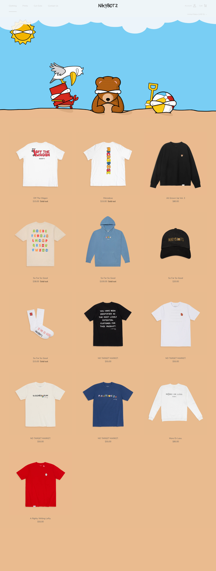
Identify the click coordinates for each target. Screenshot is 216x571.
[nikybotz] (108, 6)
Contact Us (53, 5)
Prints (25, 5)
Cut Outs (38, 5)
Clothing (13, 5)
